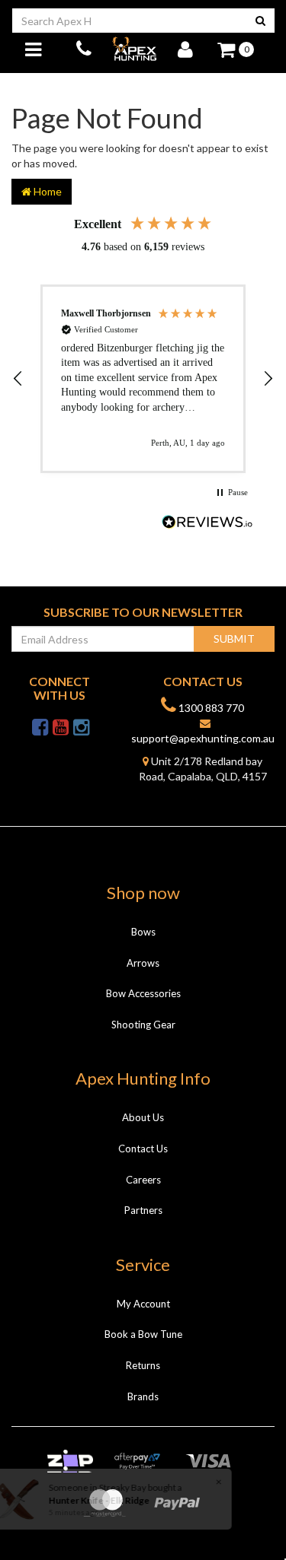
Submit (234, 638)
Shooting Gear (143, 1024)
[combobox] (129, 20)
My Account (143, 1304)
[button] (18, 379)
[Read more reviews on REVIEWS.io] (207, 523)
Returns (143, 1365)
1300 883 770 (210, 707)
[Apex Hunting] (134, 48)
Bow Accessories (143, 993)
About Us (143, 1117)
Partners (143, 1210)
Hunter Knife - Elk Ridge (97, 1500)
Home (46, 191)
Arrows (143, 963)
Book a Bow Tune (143, 1334)
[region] (143, 378)
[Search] (260, 20)
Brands (143, 1396)
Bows (143, 932)
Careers (143, 1180)
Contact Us (143, 1148)
